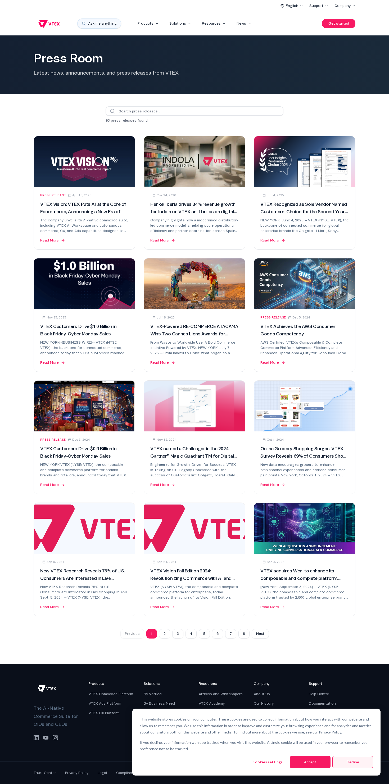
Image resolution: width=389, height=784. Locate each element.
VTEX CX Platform (104, 713)
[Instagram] (55, 737)
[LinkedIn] (36, 737)
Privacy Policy (76, 773)
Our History (264, 703)
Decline (353, 762)
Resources (211, 23)
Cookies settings (267, 762)
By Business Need (159, 703)
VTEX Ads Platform (105, 703)
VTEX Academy (212, 703)
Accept (310, 762)
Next (260, 633)
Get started (338, 23)
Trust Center (45, 773)
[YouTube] (45, 737)
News (241, 23)
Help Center (319, 694)
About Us (262, 694)
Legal (102, 773)
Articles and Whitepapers (221, 694)
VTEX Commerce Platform (111, 694)
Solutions (177, 23)
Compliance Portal (132, 773)
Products (145, 23)
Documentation (322, 703)
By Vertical (153, 694)
